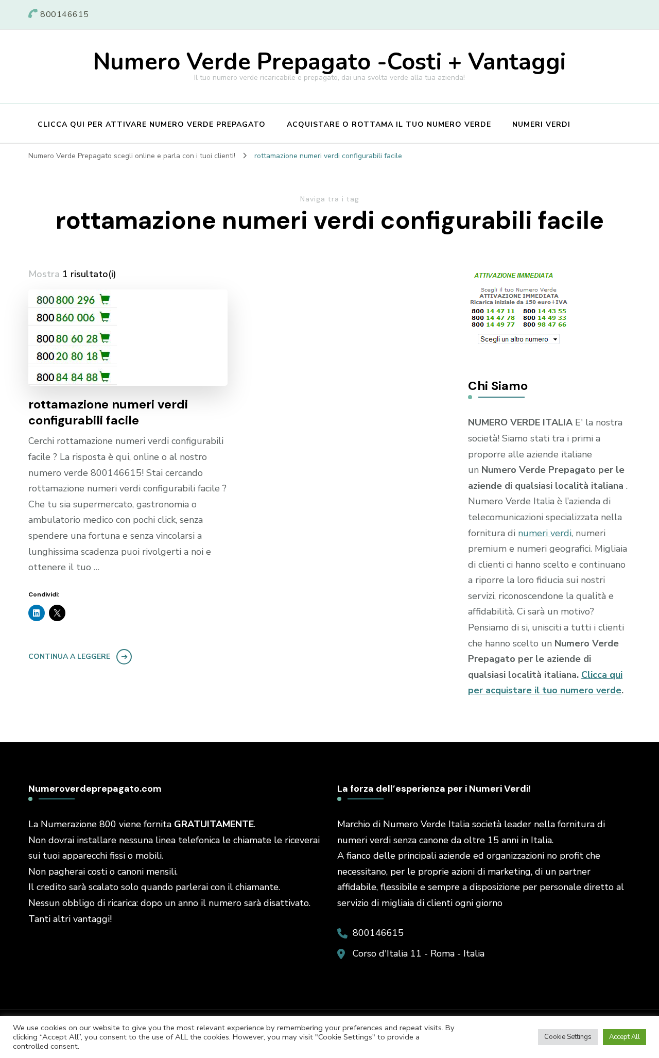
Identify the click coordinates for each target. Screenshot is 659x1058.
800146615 (378, 933)
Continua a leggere (69, 656)
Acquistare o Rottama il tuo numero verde (389, 124)
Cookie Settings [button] (568, 1037)
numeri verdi (544, 533)
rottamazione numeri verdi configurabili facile (108, 412)
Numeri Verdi (541, 124)
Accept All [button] (624, 1037)
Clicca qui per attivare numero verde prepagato (152, 124)
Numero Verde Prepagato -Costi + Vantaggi (329, 62)
